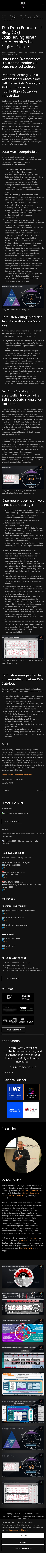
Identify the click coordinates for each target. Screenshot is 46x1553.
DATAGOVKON (26, 1248)
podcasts (23, 1240)
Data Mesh (18, 775)
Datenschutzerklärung (18, 1530)
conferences (34, 1238)
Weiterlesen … (10, 1072)
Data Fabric (28, 775)
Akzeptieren (23, 1536)
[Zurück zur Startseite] (23, 5)
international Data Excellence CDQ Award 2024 (20, 1194)
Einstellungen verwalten (23, 1549)
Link (5, 867)
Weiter (39, 791)
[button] (43, 5)
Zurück (7, 791)
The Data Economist (29, 1190)
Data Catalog (7, 775)
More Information (12, 821)
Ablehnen (23, 1542)
